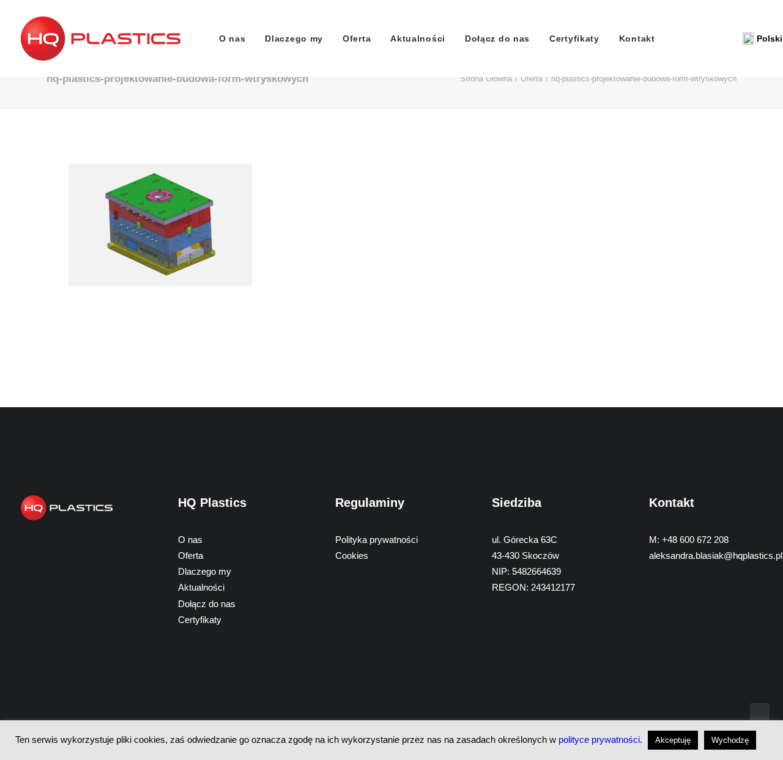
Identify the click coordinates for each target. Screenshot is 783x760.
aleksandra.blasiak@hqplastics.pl (715, 555)
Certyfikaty (574, 38)
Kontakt (637, 38)
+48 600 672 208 (695, 539)
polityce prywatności (599, 739)
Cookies (351, 555)
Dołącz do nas (497, 38)
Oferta (357, 38)
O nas (232, 38)
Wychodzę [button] (730, 740)
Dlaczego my (294, 38)
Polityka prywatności (376, 539)
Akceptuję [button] (673, 740)
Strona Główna (486, 78)
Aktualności (417, 38)
